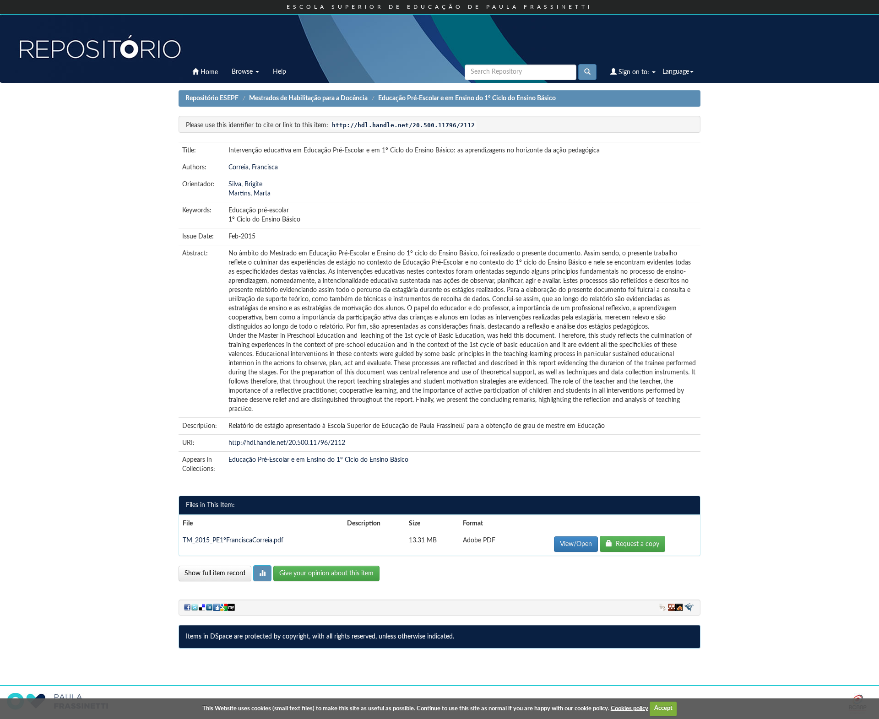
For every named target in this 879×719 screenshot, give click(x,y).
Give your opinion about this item (326, 573)
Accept (663, 708)
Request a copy (635, 544)
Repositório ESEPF (212, 98)
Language (675, 72)
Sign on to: (634, 72)
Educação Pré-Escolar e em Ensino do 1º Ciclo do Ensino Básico (467, 98)
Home (208, 72)
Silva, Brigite (245, 184)
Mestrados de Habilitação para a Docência (308, 98)
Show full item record (214, 573)
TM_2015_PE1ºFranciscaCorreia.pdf (233, 540)
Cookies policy (629, 708)
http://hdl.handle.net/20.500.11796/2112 (286, 443)
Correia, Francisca (253, 167)
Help (279, 72)
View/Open (576, 544)
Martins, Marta (249, 193)
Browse (243, 72)
